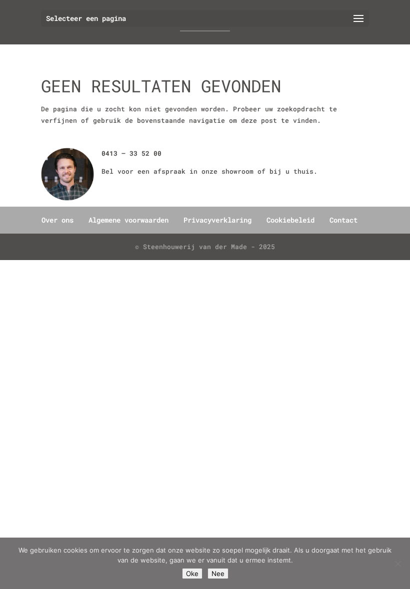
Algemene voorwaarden (128, 220)
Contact (344, 220)
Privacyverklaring (218, 220)
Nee (218, 574)
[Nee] (397, 564)
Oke (192, 574)
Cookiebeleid (290, 220)
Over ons (58, 220)
